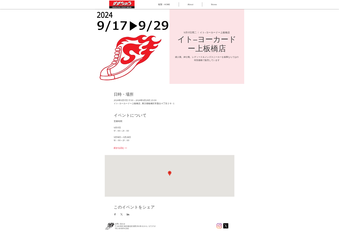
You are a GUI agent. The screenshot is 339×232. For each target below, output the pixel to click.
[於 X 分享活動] (121, 214)
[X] (225, 225)
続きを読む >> (120, 148)
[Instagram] (219, 225)
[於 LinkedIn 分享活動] (128, 214)
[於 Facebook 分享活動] (115, 214)
